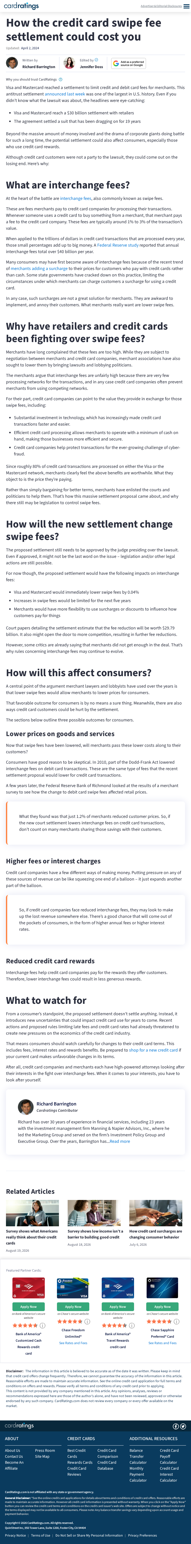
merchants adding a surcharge (39, 268)
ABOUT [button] (12, 1439)
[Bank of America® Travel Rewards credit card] (118, 1287)
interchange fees (75, 198)
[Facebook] (176, 1426)
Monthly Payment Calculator (138, 1474)
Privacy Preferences (142, 1535)
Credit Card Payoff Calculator (169, 1456)
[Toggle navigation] (186, 6)
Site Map (42, 1456)
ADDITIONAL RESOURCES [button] (154, 1439)
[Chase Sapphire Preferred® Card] (162, 1287)
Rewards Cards (80, 1462)
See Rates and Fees (73, 1343)
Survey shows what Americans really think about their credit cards (32, 1237)
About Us (12, 1450)
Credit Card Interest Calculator (169, 1474)
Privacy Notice (15, 1535)
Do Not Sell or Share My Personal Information (89, 1535)
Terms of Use (40, 1535)
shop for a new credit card (153, 1050)
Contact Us (14, 1456)
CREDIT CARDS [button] (81, 1439)
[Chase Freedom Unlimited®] (73, 1287)
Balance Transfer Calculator (138, 1456)
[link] (60, 79)
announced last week (65, 94)
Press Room (45, 1450)
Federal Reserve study (118, 245)
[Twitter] (183, 1426)
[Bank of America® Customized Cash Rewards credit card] (28, 1287)
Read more (120, 1141)
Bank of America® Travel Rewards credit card (118, 1341)
